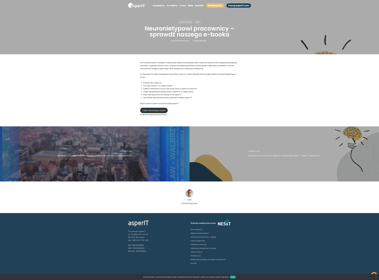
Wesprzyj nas (196, 256)
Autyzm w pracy (185, 22)
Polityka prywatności (198, 244)
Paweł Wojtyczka (182, 41)
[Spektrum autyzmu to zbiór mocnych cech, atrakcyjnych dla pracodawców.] (95, 153)
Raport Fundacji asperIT (200, 233)
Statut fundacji (196, 252)
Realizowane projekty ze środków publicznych (208, 259)
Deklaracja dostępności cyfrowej (203, 248)
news (198, 22)
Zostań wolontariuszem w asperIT (203, 237)
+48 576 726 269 (140, 240)
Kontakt (194, 263)
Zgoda (233, 277)
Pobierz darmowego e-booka (153, 110)
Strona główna (196, 229)
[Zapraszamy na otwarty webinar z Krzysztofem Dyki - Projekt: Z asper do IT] (284, 153)
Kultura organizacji (198, 241)
